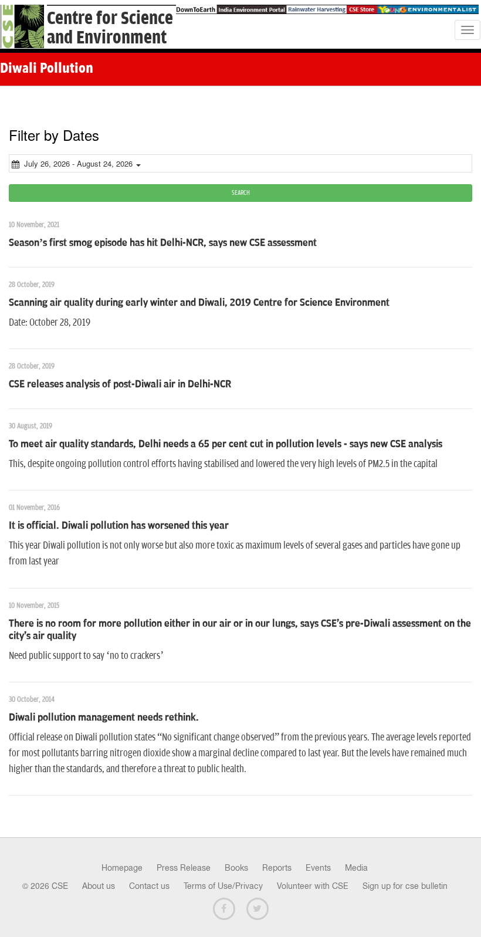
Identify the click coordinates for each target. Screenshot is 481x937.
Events (318, 867)
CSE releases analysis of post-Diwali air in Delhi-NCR (120, 384)
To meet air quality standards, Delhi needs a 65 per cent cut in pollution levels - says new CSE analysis (225, 444)
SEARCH (241, 193)
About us (98, 886)
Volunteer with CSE (312, 886)
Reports (277, 867)
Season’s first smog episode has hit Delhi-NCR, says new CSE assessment (163, 243)
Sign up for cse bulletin (405, 886)
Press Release (184, 867)
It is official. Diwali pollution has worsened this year (119, 526)
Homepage (122, 867)
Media (356, 867)
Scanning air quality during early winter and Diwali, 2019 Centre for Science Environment (199, 303)
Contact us (149, 886)
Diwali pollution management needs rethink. (104, 717)
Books (236, 867)
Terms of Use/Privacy (223, 886)
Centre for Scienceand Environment (110, 28)
